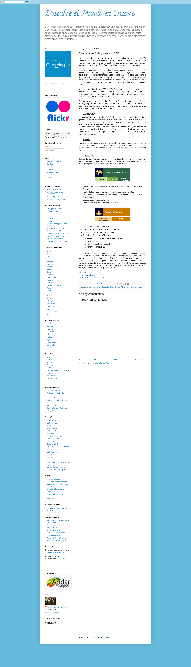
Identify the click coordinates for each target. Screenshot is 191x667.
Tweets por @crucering (54, 83)
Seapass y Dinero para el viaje (58, 403)
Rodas (49, 253)
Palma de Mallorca (54, 285)
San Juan (50, 164)
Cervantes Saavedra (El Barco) (59, 508)
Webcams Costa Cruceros (57, 538)
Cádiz (49, 334)
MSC (122, 287)
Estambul (50, 298)
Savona (50, 262)
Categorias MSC (53, 411)
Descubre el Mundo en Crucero (90, 14)
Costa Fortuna (52, 465)
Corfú (49, 272)
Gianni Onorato (115, 287)
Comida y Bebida (53, 390)
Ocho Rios (51, 175)
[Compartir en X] (123, 284)
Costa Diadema (53, 439)
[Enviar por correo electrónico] (118, 284)
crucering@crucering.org (54, 552)
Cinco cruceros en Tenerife (57, 492)
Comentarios (53, 151)
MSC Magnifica (52, 452)
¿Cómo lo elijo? (53, 211)
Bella (93, 287)
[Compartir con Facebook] (125, 284)
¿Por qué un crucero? (55, 209)
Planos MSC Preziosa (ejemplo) (91, 277)
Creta (49, 251)
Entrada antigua (139, 359)
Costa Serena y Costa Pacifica (58, 462)
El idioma (50, 221)
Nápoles (50, 280)
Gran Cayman (52, 172)
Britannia (50, 441)
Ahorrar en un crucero (55, 228)
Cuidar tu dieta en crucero (57, 241)
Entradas (51, 147)
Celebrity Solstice (53, 444)
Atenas (49, 293)
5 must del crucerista (55, 239)
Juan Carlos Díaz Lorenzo (56, 541)
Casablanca (51, 342)
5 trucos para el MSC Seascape (59, 234)
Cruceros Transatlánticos (57, 482)
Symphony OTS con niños (57, 197)
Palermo (50, 264)
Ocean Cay (51, 169)
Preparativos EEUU (54, 161)
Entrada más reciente (87, 359)
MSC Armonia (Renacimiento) (58, 447)
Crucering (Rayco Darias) (57, 607)
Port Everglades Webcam (56, 525)
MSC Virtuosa (52, 428)
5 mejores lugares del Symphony (55, 193)
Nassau (50, 167)
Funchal (50, 326)
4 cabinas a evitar (54, 189)
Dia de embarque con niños (57, 236)
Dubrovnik (51, 275)
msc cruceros (129, 287)
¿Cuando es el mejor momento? (55, 215)
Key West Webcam (54, 530)
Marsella (50, 283)
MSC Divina (51, 455)
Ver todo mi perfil (51, 613)
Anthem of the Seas (54, 436)
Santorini (50, 309)
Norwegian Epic (53, 433)
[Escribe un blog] (120, 284)
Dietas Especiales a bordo (57, 400)
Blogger (109, 637)
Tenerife (50, 348)
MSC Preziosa (52, 449)
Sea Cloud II (51, 460)
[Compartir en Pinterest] (128, 284)
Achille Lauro (52, 511)
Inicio (114, 359)
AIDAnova (51, 425)
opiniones (138, 287)
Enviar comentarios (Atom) (100, 363)
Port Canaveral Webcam (56, 533)
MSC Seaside (52, 431)
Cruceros (98, 287)
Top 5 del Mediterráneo (56, 479)
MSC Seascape (52, 423)
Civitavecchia (52, 312)
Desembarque (52, 398)
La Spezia (50, 256)
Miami (49, 180)
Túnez (49, 288)
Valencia (50, 267)
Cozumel (50, 177)
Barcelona (51, 304)
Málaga (50, 291)
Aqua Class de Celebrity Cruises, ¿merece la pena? (57, 469)
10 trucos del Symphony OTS (58, 199)
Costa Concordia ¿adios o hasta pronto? (57, 498)
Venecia (50, 269)
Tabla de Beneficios (87, 275)
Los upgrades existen (55, 489)
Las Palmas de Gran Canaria (58, 370)
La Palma (50, 332)
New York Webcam (54, 535)
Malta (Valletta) (53, 277)
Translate (63, 137)
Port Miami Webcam (54, 527)
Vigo (48, 340)
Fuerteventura (52, 324)
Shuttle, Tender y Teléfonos (57, 408)
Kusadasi (50, 296)
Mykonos (50, 306)
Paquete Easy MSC (54, 231)
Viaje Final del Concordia (56, 494)
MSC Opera (51, 457)
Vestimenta (51, 405)
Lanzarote (51, 345)
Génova (50, 301)
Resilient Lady (52, 420)
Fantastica (105, 287)
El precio (50, 218)
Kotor (49, 314)
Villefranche (51, 259)
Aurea (89, 287)
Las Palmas (51, 329)
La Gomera (51, 337)
